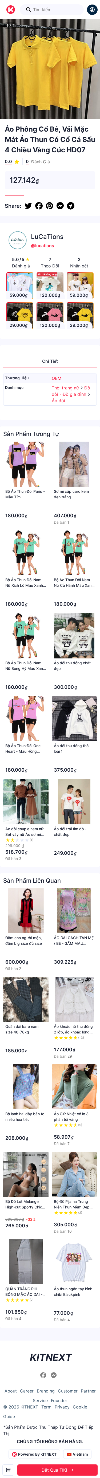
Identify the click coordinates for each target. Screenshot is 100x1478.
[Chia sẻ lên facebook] (39, 205)
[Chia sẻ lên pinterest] (49, 205)
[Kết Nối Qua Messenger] (54, 1375)
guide (9, 1416)
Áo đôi (58, 400)
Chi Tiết (50, 361)
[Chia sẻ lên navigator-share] (70, 205)
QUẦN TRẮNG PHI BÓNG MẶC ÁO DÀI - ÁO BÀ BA (23, 1294)
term (46, 1407)
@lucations (42, 245)
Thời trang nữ (66, 387)
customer (68, 1391)
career (27, 1391)
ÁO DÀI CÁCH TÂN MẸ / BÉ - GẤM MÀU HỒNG (74, 943)
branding (46, 1391)
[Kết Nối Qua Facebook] (44, 1375)
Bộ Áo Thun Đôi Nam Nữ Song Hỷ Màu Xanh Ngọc (25, 668)
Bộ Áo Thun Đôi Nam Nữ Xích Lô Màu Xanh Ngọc (24, 585)
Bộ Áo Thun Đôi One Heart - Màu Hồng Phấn (23, 751)
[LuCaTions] (8, 1470)
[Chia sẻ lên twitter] (28, 205)
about (11, 1391)
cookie (80, 1407)
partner (88, 1391)
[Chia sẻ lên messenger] (60, 205)
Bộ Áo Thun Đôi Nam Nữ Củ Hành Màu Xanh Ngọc (74, 585)
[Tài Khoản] (92, 10)
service (40, 1400)
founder (59, 1400)
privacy (62, 1407)
